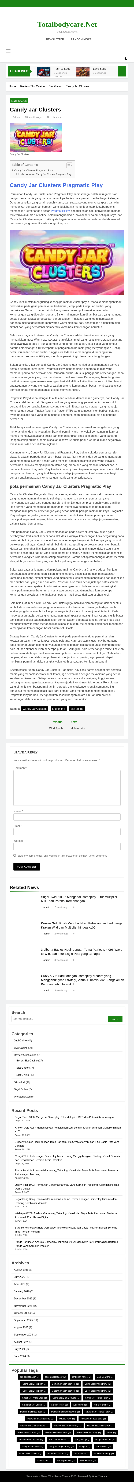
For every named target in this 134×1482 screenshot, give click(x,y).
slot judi (84, 1446)
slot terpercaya (66, 1460)
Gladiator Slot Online (33, 1405)
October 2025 (21, 1312)
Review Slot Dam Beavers (34, 1426)
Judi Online (20, 1040)
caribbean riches (81, 1377)
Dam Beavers (105, 1377)
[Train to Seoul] (43, 73)
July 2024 (19, 1349)
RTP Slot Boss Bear (28, 1432)
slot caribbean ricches (31, 1439)
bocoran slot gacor (55, 1377)
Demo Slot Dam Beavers (65, 1384)
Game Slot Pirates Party (98, 1398)
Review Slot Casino (25, 1054)
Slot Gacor (19, 100)
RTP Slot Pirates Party (88, 1432)
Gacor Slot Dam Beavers (65, 1391)
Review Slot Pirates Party (67, 1426)
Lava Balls (99, 68)
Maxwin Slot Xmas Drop (40, 1419)
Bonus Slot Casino (27, 1060)
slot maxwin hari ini (30, 1453)
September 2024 (23, 1334)
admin (16, 117)
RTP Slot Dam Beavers (58, 1432)
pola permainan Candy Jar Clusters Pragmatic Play (46, 174)
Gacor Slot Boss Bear (34, 1391)
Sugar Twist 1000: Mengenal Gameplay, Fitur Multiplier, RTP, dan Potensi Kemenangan (64, 1117)
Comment (20, 768)
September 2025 (23, 1320)
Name (18, 811)
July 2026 (19, 1276)
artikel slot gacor (29, 1377)
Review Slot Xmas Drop (100, 1426)
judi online (58, 708)
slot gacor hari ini (104, 1439)
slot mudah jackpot (57, 1453)
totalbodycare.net (67, 24)
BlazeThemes (99, 1476)
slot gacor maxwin (33, 1446)
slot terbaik (44, 1460)
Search (115, 1019)
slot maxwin (103, 1446)
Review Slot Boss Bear (93, 1419)
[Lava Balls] (83, 73)
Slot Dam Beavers (59, 1439)
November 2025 (23, 1305)
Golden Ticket (59, 1405)
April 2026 (19, 1284)
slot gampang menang (61, 1446)
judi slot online (102, 1405)
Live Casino (20, 1047)
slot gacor (82, 1439)
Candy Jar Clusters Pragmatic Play (33, 170)
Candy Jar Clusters (35, 708)
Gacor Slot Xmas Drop (34, 1398)
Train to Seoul (62, 68)
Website (18, 840)
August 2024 (21, 1341)
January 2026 (21, 1291)
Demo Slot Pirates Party (98, 1384)
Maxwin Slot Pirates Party (99, 1412)
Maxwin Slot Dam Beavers (65, 1412)
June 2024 (20, 1356)
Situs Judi (19, 1082)
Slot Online (22, 1074)
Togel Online (21, 1089)
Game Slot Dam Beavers (66, 1398)
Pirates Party (67, 1419)
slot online (77, 708)
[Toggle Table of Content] (68, 165)
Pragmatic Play (60, 210)
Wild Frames (88, 1460)
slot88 (111, 1432)
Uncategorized (22, 1096)
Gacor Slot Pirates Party (98, 1391)
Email (17, 826)
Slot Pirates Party (104, 1453)
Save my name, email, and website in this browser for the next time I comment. (62, 855)
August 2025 (21, 1327)
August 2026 (21, 1269)
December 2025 (23, 1298)
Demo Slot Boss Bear (34, 1384)
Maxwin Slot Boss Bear (33, 1412)
